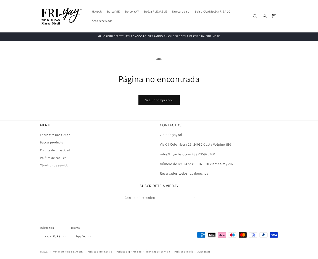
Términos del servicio (158, 251)
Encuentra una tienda (55, 135)
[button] (255, 16)
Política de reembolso (99, 251)
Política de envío (183, 251)
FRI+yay (53, 251)
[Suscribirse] (193, 198)
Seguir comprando (159, 100)
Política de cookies (53, 158)
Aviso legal (204, 251)
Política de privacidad (55, 150)
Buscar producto (51, 142)
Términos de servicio (54, 165)
